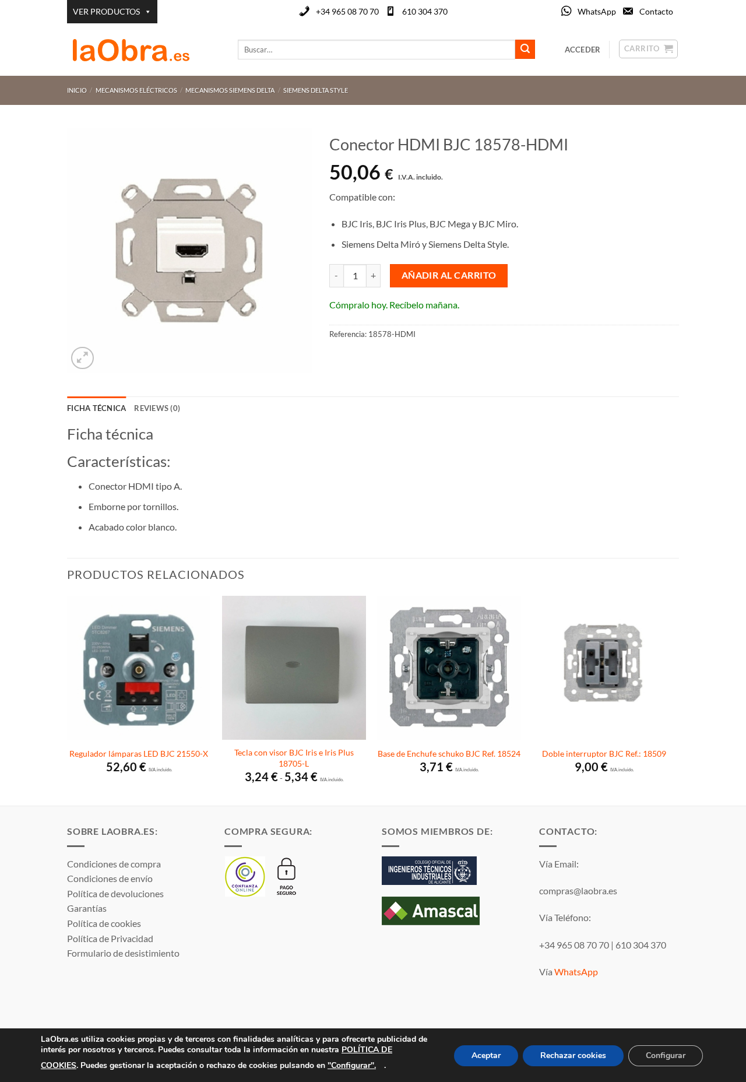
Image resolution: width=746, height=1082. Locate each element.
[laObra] (143, 49)
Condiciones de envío (110, 878)
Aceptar (486, 1055)
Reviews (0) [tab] (157, 408)
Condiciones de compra (114, 863)
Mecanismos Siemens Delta (230, 90)
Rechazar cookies (573, 1055)
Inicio (77, 90)
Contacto (656, 11)
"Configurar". (352, 1064)
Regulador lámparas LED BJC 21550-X (138, 753)
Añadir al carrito (449, 275)
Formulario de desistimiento (123, 952)
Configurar (665, 1055)
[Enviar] (525, 49)
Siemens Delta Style (315, 90)
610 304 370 (425, 11)
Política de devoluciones (115, 893)
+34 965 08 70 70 (347, 11)
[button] (82, 358)
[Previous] (67, 700)
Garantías (87, 908)
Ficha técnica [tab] (96, 408)
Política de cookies (104, 923)
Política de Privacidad (110, 938)
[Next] (675, 700)
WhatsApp (597, 11)
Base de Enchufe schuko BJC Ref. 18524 (449, 753)
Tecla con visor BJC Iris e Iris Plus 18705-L (294, 757)
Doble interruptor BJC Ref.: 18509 (604, 753)
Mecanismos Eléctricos (136, 90)
